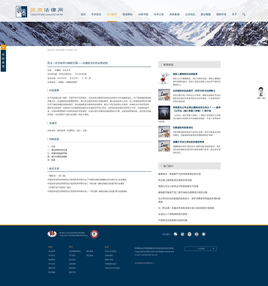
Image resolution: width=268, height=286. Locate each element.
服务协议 (72, 268)
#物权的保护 (71, 82)
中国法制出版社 (111, 264)
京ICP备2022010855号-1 (144, 263)
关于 (234, 14)
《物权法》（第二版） (57, 175)
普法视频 (206, 14)
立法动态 (190, 14)
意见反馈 (89, 255)
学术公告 (159, 14)
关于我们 (72, 255)
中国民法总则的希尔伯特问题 (172, 220)
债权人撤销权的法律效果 (185, 73)
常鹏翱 (58, 70)
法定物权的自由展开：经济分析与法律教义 (194, 90)
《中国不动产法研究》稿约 (59, 187)
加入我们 (72, 259)
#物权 (61, 82)
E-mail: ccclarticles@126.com (146, 255)
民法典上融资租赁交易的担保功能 (175, 180)
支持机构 (72, 264)
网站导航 (89, 251)
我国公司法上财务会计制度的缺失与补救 (178, 186)
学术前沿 (96, 14)
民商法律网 (60, 50)
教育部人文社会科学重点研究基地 (72, 233)
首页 (83, 14)
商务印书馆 (109, 259)
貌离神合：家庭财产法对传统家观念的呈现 (179, 173)
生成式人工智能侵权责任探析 (172, 214)
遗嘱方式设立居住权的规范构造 (188, 141)
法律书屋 (143, 14)
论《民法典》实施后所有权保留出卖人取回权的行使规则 (186, 207)
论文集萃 (112, 14)
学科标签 (3, 60)
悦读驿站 (128, 14)
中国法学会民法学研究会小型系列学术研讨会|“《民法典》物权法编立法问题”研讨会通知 (85, 183)
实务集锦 (174, 14)
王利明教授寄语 (75, 251)
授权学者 (221, 14)
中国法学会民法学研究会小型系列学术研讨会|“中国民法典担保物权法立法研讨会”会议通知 (86, 179)
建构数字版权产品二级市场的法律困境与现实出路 (182, 192)
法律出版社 (109, 255)
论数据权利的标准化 (183, 127)
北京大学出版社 (111, 251)
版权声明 (72, 272)
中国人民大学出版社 (112, 268)
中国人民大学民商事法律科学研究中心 (74, 235)
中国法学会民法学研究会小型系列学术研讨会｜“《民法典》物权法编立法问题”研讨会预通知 (87, 191)
